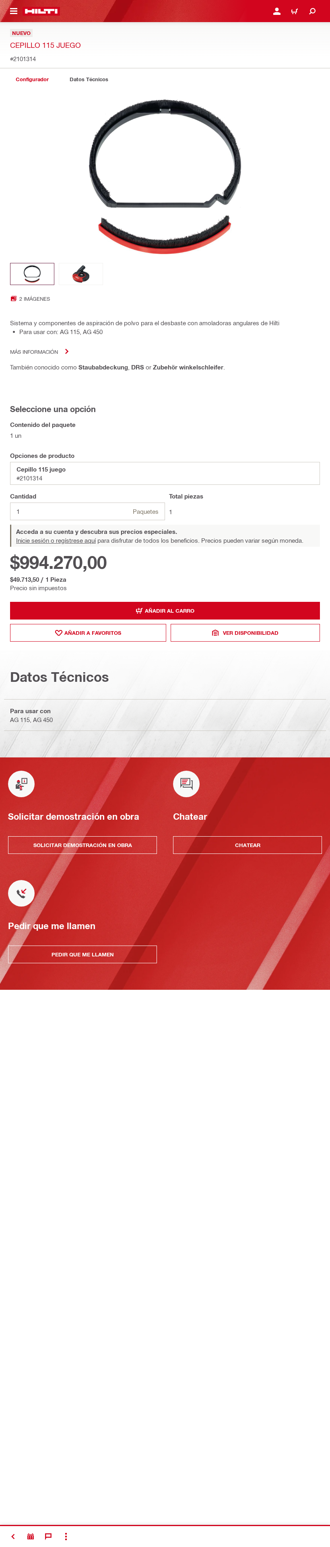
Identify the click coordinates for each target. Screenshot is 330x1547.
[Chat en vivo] (48, 1536)
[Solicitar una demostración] (30, 1536)
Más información (34, 352)
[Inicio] (41, 11)
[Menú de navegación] (14, 11)
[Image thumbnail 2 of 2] (81, 274)
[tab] (32, 79)
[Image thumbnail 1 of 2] (32, 274)
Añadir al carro (169, 610)
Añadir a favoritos (92, 633)
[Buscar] (312, 11)
